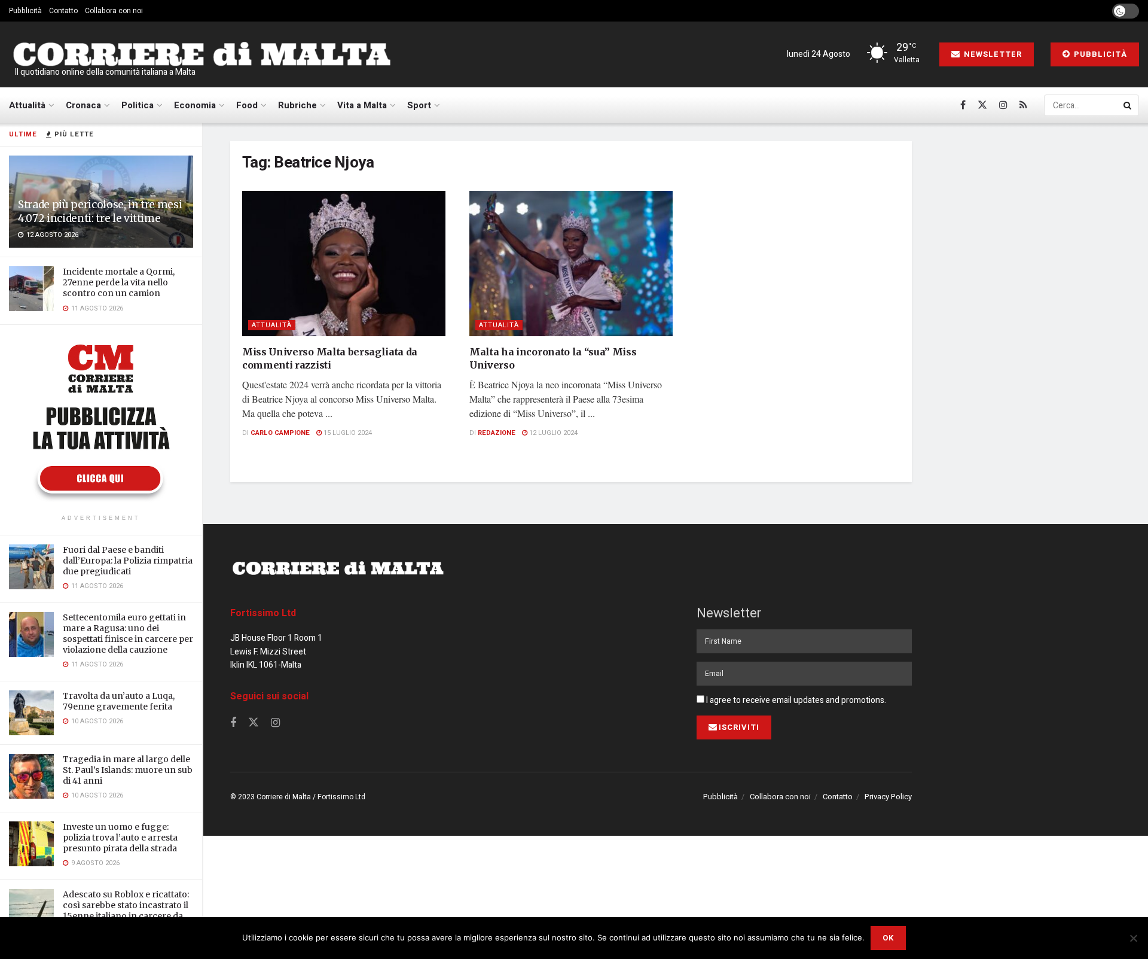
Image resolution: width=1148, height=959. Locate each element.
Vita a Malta (362, 105)
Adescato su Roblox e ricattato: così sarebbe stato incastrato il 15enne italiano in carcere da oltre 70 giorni (126, 911)
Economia (195, 105)
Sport (419, 105)
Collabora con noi (114, 10)
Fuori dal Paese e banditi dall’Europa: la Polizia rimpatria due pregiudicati (128, 560)
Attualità (27, 105)
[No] (1133, 938)
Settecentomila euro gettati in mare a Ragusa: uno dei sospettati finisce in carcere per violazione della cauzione (128, 634)
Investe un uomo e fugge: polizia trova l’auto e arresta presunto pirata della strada (120, 837)
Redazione (496, 433)
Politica (137, 105)
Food (247, 105)
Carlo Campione (280, 433)
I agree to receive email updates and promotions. (795, 700)
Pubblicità (25, 10)
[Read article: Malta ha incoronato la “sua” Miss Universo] (571, 263)
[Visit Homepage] (201, 54)
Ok (888, 937)
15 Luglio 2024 (347, 433)
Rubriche (297, 105)
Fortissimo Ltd (263, 613)
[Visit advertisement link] (101, 421)
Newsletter (991, 54)
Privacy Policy (888, 796)
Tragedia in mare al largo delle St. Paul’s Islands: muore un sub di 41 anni (128, 770)
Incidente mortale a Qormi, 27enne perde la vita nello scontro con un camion (119, 282)
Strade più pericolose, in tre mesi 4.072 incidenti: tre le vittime (100, 211)
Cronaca (83, 105)
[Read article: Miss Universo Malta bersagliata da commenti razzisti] (343, 263)
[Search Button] (1128, 105)
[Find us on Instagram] (1003, 105)
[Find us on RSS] (1023, 105)
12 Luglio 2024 (552, 433)
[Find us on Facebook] (963, 105)
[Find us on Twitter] (982, 105)
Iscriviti (739, 727)
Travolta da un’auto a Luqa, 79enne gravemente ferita (119, 701)
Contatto (63, 10)
